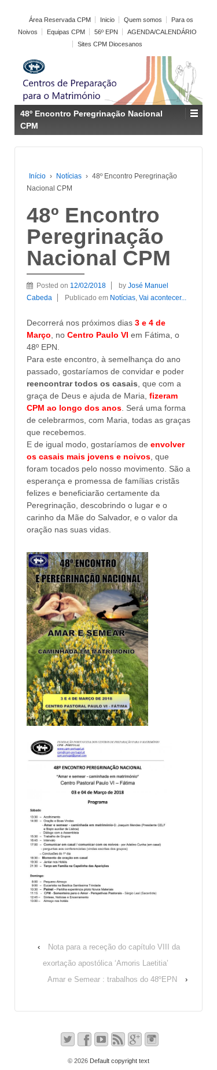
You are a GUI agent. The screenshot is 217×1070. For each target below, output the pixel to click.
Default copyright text (118, 1060)
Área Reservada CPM (60, 19)
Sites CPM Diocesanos (110, 44)
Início (37, 176)
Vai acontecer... (162, 298)
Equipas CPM (66, 31)
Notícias (69, 176)
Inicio (107, 19)
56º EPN (106, 31)
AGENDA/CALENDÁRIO (162, 31)
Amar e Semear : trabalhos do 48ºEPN (112, 979)
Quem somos (143, 19)
